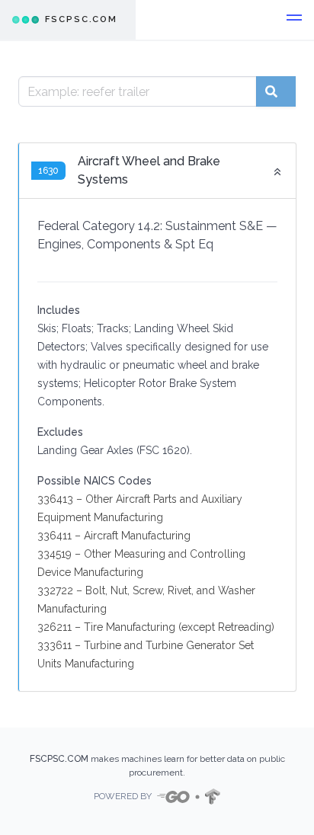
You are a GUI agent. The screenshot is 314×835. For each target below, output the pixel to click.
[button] (294, 20)
